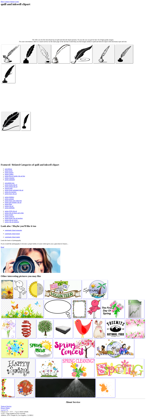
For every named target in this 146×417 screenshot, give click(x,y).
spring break (9, 171)
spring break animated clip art (14, 190)
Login (17, 1)
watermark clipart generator (13, 230)
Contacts (7, 1)
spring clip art (9, 206)
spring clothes (9, 174)
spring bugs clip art (11, 194)
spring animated (10, 179)
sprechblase (8, 169)
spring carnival (9, 216)
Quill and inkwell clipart (9, 60)
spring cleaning (9, 178)
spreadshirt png (9, 183)
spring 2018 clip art (11, 211)
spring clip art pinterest (12, 222)
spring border (9, 215)
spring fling (8, 204)
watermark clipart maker (12, 237)
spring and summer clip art (13, 202)
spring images (9, 172)
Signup (12, 1)
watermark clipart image (12, 234)
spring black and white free (13, 201)
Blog (2, 1)
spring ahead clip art (11, 186)
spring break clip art (11, 185)
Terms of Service (6, 406)
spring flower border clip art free (15, 176)
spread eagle (9, 188)
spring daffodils (10, 208)
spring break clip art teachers (14, 218)
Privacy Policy (5, 408)
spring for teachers (10, 192)
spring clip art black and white (14, 213)
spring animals (9, 199)
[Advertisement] (73, 22)
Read (2, 247)
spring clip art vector (11, 220)
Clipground (10, 411)
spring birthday (9, 197)
